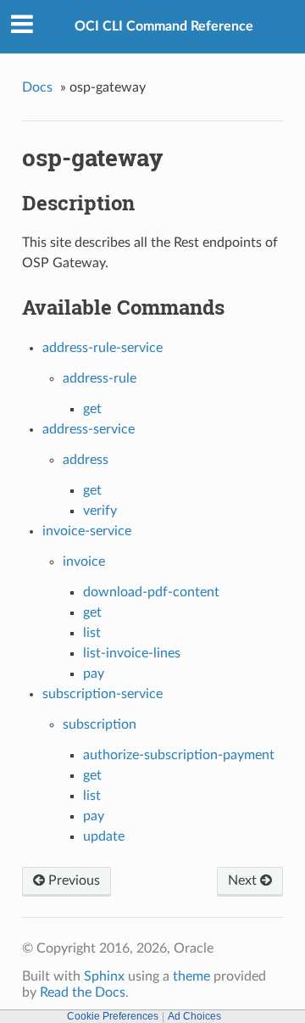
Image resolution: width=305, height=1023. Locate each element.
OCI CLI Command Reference (164, 26)
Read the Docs (82, 992)
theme (191, 976)
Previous (72, 880)
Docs (37, 87)
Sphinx (104, 976)
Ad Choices (194, 1016)
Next (244, 880)
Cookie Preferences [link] (112, 1016)
